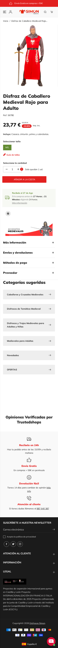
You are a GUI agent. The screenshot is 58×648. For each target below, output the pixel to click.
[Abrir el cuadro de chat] (51, 641)
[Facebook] (6, 544)
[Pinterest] (8, 213)
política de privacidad (26, 536)
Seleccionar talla (12, 141)
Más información (19, 203)
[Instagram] (20, 544)
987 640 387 (43, 508)
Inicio (5, 21)
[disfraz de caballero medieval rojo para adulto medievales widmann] (30, 56)
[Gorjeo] (13, 544)
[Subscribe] (54, 529)
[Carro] (51, 12)
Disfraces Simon (37, 623)
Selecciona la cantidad (15, 163)
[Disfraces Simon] (29, 12)
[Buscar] (45, 12)
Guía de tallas (13, 155)
